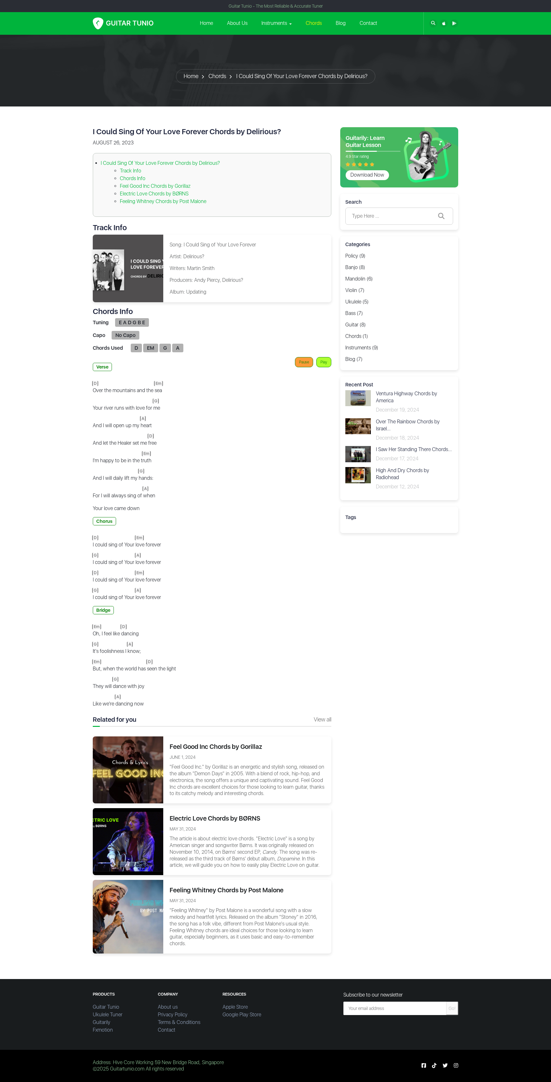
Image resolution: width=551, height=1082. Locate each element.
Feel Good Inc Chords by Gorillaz (155, 186)
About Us (237, 23)
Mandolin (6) (359, 279)
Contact (368, 23)
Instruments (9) (361, 348)
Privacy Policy (172, 1015)
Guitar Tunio (106, 1007)
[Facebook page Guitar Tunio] (424, 1066)
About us (168, 1007)
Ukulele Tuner (107, 1015)
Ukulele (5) (357, 302)
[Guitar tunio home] (123, 23)
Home (206, 23)
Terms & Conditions (179, 1022)
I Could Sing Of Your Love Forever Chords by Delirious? (302, 76)
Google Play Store (242, 1015)
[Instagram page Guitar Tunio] (456, 1066)
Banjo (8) (355, 267)
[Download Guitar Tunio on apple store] (444, 23)
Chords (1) (356, 336)
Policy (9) (355, 256)
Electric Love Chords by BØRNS (154, 194)
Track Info (130, 171)
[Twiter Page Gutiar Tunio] (445, 1066)
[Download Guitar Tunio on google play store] (454, 23)
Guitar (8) (355, 325)
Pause (304, 362)
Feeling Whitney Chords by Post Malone (163, 201)
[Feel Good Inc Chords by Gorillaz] (128, 769)
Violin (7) (354, 290)
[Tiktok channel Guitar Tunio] (434, 1066)
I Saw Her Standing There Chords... (414, 449)
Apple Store (235, 1007)
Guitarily (101, 1022)
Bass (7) (354, 313)
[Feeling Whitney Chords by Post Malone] (128, 916)
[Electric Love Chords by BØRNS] (128, 841)
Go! (452, 1008)
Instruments (274, 23)
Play (323, 362)
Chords (314, 23)
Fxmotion (103, 1030)
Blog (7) (354, 359)
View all (322, 719)
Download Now (367, 175)
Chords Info (132, 178)
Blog (341, 23)
